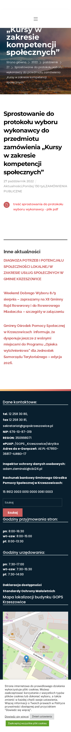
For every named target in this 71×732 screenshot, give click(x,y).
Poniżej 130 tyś (34, 186)
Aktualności (13, 186)
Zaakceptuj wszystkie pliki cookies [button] (27, 723)
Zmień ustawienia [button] (42, 716)
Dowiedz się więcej (17, 716)
